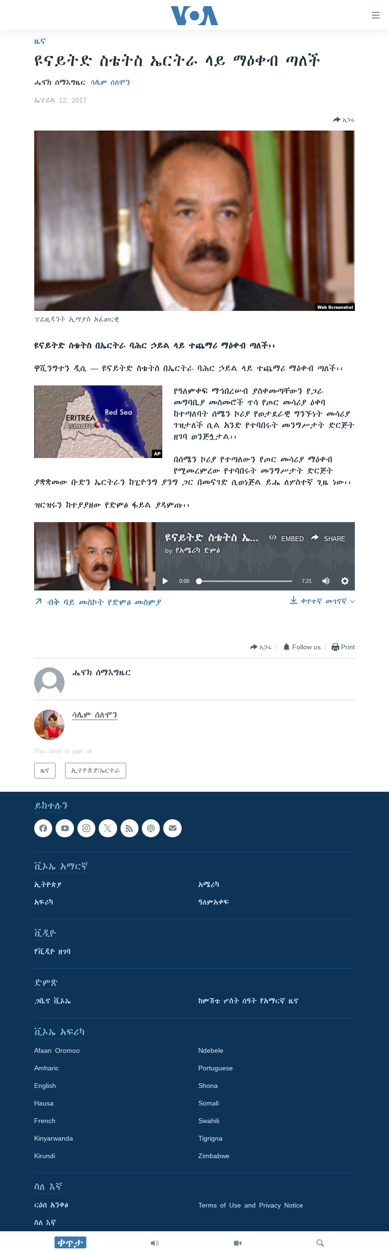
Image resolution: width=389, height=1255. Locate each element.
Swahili (208, 1121)
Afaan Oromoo (57, 1051)
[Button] (344, 119)
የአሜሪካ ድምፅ (198, 550)
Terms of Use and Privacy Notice (250, 1205)
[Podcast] (151, 828)
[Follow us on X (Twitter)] (108, 828)
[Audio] (154, 1243)
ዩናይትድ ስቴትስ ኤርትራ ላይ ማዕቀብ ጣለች (260, 537)
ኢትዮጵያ (48, 885)
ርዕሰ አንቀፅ (51, 1205)
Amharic (46, 1068)
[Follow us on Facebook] (43, 828)
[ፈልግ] (320, 1243)
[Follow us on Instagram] (86, 828)
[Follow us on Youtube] (65, 828)
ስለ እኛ (45, 1223)
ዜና (40, 41)
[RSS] (129, 828)
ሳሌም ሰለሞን (110, 82)
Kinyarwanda (53, 1138)
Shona (208, 1086)
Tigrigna (210, 1138)
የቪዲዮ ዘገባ (52, 952)
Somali (208, 1103)
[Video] (237, 1243)
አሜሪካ (208, 885)
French (45, 1121)
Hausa (44, 1103)
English (45, 1086)
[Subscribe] (172, 828)
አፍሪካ (43, 903)
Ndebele (210, 1051)
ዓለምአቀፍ (213, 903)
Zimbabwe (214, 1156)
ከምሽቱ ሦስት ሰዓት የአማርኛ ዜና (248, 1001)
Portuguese (215, 1068)
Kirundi (44, 1156)
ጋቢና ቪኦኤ (52, 1001)
